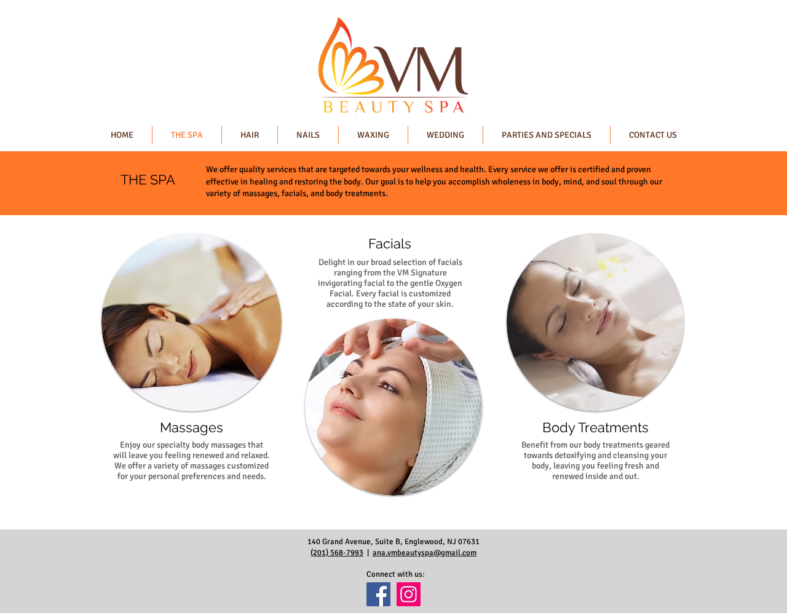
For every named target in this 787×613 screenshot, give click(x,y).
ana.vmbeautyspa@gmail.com (425, 553)
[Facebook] (378, 594)
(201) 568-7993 (336, 553)
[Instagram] (409, 594)
